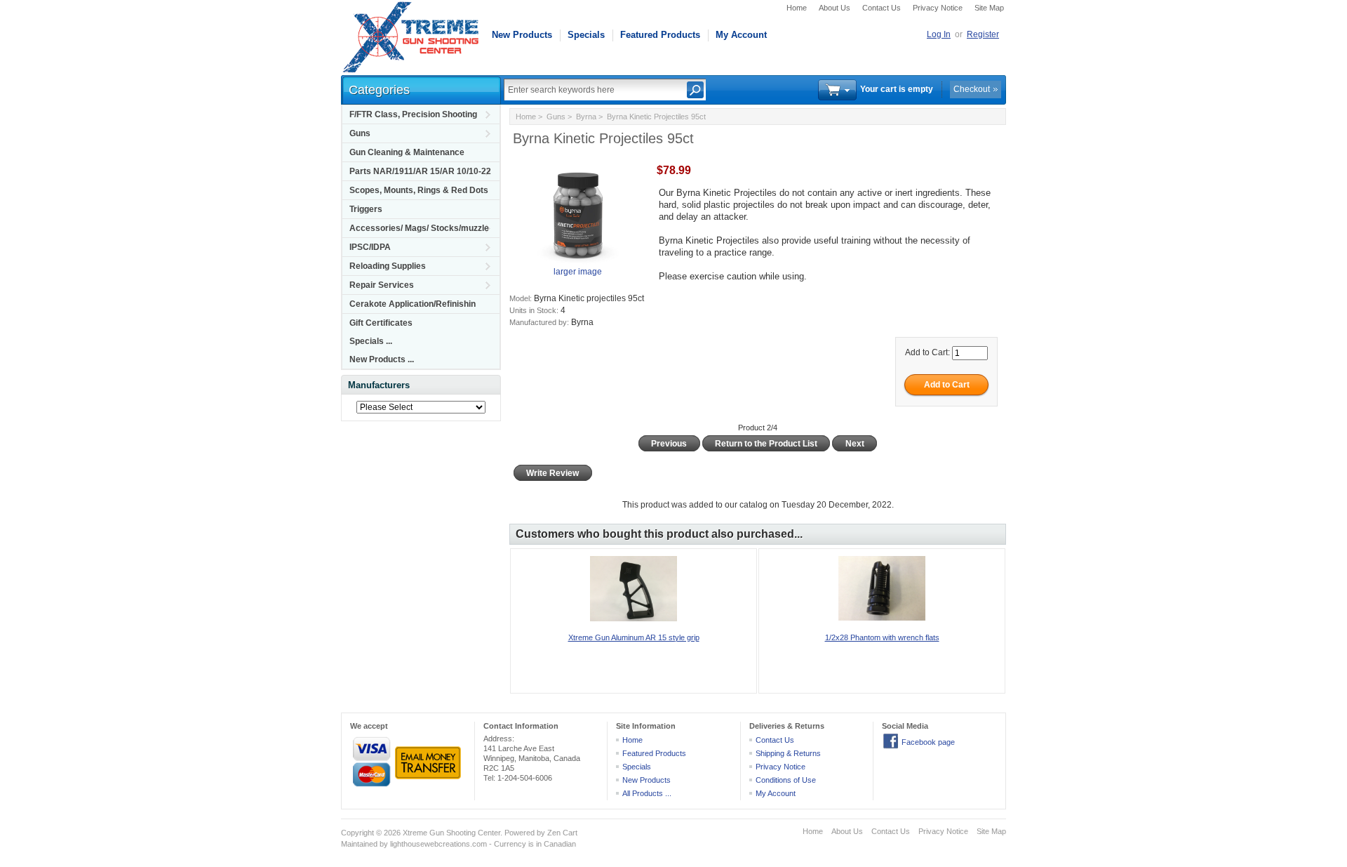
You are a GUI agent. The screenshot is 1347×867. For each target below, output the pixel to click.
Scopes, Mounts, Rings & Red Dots (418, 190)
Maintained (359, 844)
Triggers (365, 209)
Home (796, 8)
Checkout (971, 89)
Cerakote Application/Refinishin (412, 304)
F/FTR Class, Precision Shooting (413, 114)
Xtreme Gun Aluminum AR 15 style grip (633, 637)
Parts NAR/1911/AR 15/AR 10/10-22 (420, 171)
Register (983, 34)
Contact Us (881, 8)
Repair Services (381, 285)
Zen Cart (562, 832)
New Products (522, 34)
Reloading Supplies (387, 266)
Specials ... (370, 341)
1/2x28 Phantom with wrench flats (882, 637)
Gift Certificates (381, 323)
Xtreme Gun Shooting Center (451, 832)
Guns (359, 133)
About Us (834, 8)
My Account (741, 34)
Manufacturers (379, 385)
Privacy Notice (938, 8)
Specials (586, 34)
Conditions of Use (786, 780)
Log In (939, 34)
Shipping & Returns (788, 753)
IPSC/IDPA (370, 247)
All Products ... (646, 793)
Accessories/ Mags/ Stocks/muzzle (419, 228)
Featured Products (660, 34)
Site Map (989, 8)
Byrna (586, 116)
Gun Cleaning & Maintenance (406, 152)
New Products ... (381, 359)
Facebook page (928, 742)
